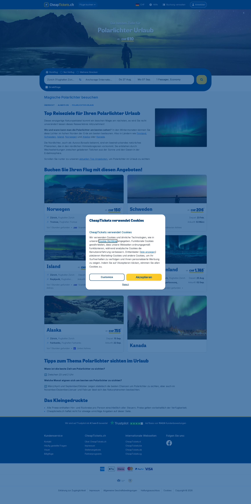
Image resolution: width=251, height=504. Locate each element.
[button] (125, 284)
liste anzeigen (147, 251)
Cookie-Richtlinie (108, 241)
